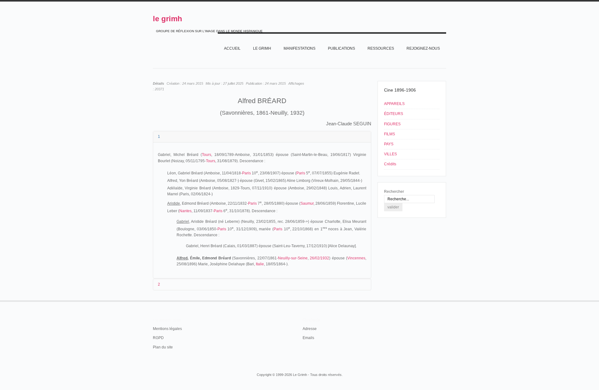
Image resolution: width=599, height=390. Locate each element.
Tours (206, 154)
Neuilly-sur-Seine (293, 258)
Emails (308, 338)
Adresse (310, 329)
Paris (246, 173)
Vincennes (356, 258)
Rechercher (394, 191)
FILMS (389, 134)
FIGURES (392, 124)
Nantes (185, 211)
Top (445, 300)
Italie (260, 264)
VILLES (390, 154)
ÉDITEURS (393, 114)
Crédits (390, 164)
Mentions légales (167, 329)
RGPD (158, 338)
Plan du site (163, 347)
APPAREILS (394, 104)
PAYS (388, 144)
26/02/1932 (319, 258)
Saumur (307, 203)
